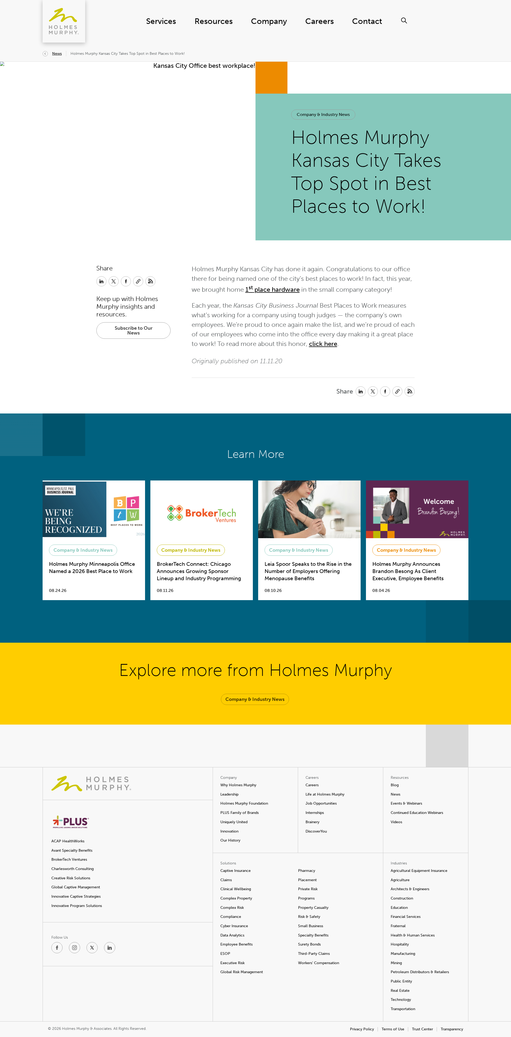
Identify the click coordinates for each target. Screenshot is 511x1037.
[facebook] (57, 947)
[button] (323, 115)
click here (323, 344)
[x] (92, 947)
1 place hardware (272, 289)
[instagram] (74, 947)
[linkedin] (109, 947)
